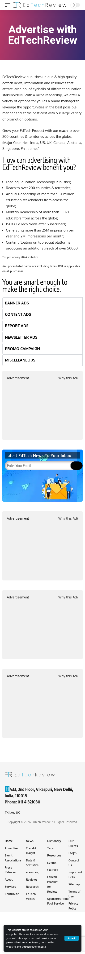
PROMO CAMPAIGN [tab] (22, 348)
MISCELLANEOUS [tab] (20, 360)
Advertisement (18, 378)
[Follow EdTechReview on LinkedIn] (50, 813)
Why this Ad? (68, 378)
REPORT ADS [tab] (16, 325)
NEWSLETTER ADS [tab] (21, 337)
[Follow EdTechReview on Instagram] (44, 813)
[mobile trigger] (9, 5)
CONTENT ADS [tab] (18, 314)
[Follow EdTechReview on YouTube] (38, 813)
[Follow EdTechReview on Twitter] (33, 813)
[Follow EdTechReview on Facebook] (27, 813)
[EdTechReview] (40, 5)
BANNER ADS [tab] (17, 303)
